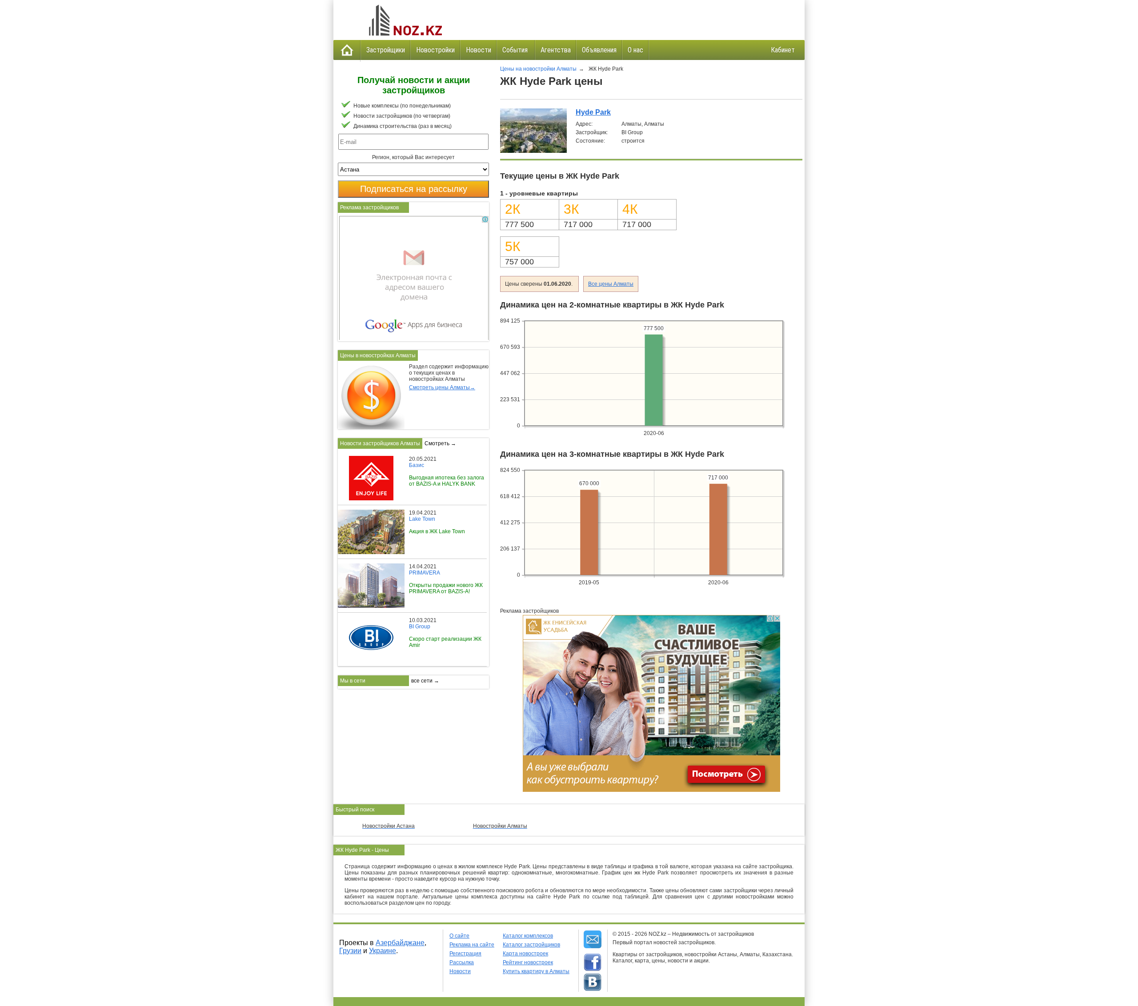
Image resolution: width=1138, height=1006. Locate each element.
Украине (382, 950)
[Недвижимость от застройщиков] (404, 20)
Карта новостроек (525, 953)
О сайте (459, 936)
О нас (635, 50)
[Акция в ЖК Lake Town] (373, 513)
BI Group (419, 626)
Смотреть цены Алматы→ (442, 387)
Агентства (556, 50)
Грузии (350, 950)
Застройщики (385, 50)
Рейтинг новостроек (528, 962)
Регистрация (465, 953)
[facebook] (592, 962)
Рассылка (461, 962)
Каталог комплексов (528, 936)
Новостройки (435, 50)
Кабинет (783, 50)
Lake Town (422, 519)
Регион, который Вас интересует (413, 157)
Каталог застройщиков (531, 945)
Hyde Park (593, 112)
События (515, 50)
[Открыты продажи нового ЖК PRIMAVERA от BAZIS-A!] (373, 566)
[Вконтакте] (592, 982)
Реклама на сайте (471, 945)
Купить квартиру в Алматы (536, 971)
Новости (478, 50)
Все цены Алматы (610, 284)
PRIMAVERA (424, 573)
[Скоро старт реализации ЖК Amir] (368, 620)
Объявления (599, 50)
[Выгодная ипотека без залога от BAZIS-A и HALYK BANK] (368, 459)
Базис (416, 465)
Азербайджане (400, 942)
